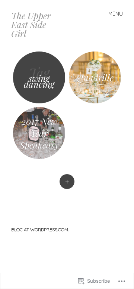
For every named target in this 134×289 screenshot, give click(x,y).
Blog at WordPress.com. (40, 229)
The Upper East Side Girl (31, 24)
